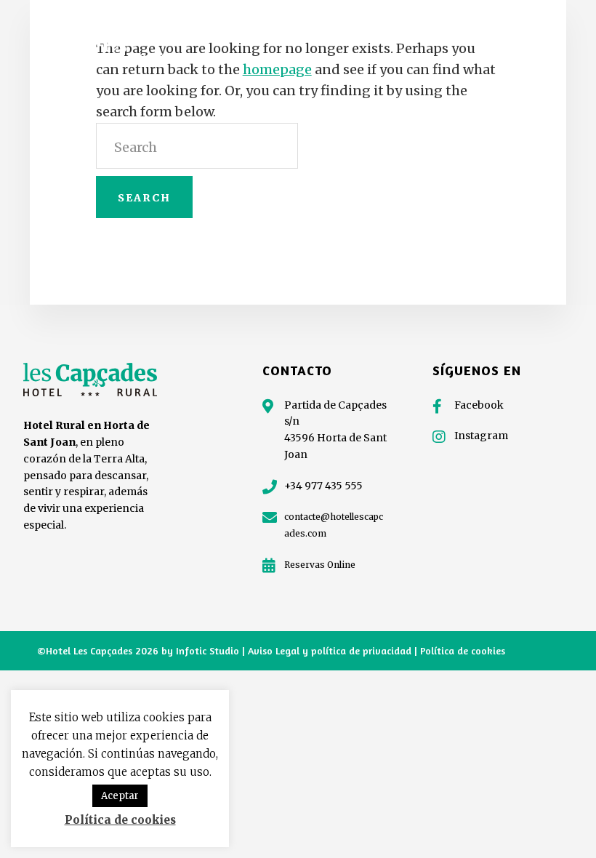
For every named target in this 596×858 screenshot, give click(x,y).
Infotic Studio (207, 650)
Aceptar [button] (120, 796)
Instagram (481, 435)
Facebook (479, 405)
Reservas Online (319, 564)
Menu (535, 37)
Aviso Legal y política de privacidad (331, 650)
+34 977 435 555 (323, 485)
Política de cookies (462, 650)
